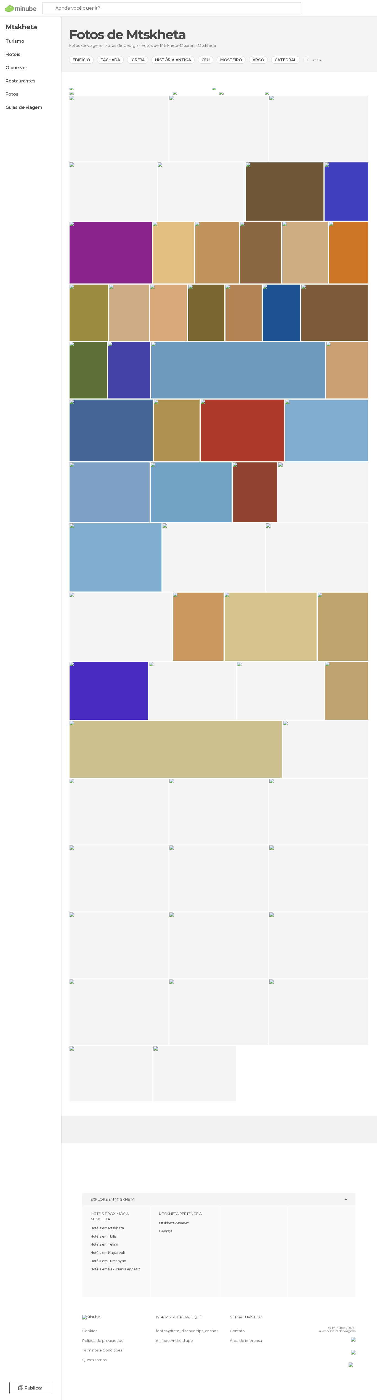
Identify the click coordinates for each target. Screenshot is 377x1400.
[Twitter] (333, 1319)
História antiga (173, 59)
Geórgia (165, 1230)
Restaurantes (21, 81)
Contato (237, 1331)
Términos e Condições (102, 1350)
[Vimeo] (342, 1319)
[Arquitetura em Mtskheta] (290, 88)
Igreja (138, 59)
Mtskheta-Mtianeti (174, 1222)
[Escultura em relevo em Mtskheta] (195, 92)
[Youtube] (351, 1319)
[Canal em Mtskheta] (241, 92)
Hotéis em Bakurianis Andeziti (115, 1269)
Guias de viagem (24, 107)
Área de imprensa (246, 1340)
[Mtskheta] (140, 88)
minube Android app (174, 1340)
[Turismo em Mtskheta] (316, 92)
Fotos (12, 94)
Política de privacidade (103, 1340)
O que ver (16, 67)
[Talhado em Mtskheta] (121, 92)
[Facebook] (324, 1319)
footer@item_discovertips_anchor (187, 1331)
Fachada (110, 59)
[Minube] (20, 8)
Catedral (285, 59)
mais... (318, 60)
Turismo (15, 41)
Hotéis (13, 54)
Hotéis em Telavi (104, 1244)
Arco (258, 59)
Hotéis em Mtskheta (107, 1227)
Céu (205, 59)
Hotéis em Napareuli (108, 1252)
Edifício (81, 59)
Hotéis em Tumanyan (108, 1260)
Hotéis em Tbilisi (104, 1236)
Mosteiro (231, 59)
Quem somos (94, 1360)
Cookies (89, 1331)
